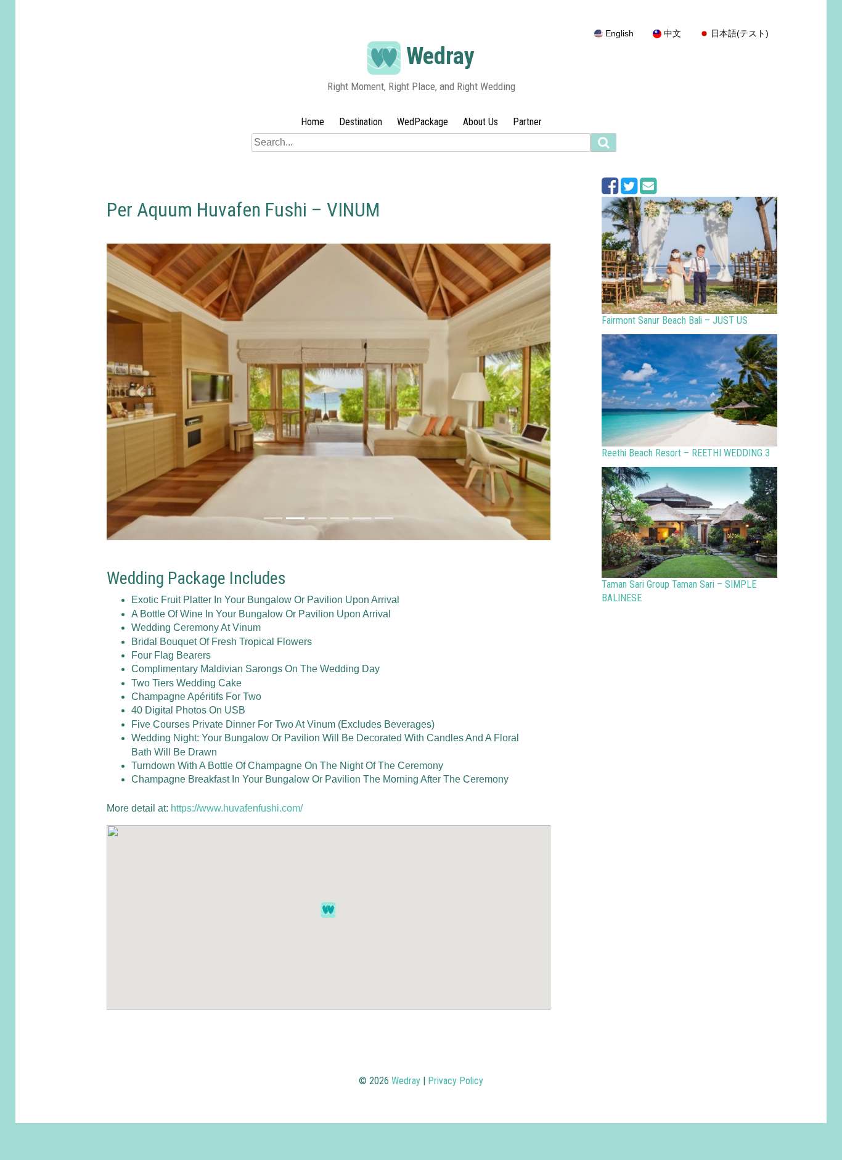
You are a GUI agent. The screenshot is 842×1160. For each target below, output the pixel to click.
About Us (480, 122)
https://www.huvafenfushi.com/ (237, 808)
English (618, 33)
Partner (527, 122)
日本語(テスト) (738, 33)
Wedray (440, 56)
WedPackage (422, 122)
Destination (360, 122)
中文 (671, 33)
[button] (140, 392)
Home (312, 122)
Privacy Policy (455, 1081)
